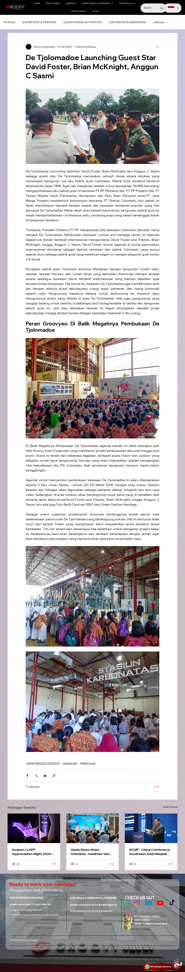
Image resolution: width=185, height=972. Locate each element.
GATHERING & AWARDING (127, 22)
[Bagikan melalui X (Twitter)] (36, 775)
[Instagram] (137, 903)
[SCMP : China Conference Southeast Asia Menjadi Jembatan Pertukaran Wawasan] (151, 828)
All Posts (9, 22)
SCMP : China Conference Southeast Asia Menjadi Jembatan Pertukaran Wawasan (149, 852)
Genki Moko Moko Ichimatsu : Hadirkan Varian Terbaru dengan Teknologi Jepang (92, 852)
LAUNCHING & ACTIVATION (82, 22)
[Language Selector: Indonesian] (173, 8)
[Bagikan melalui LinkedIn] (45, 775)
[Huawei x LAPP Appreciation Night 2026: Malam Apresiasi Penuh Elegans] (34, 828)
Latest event (70, 763)
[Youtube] (160, 903)
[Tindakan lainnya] (157, 47)
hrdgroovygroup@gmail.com (26, 909)
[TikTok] (172, 903)
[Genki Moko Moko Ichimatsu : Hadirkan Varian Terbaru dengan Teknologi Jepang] (92, 828)
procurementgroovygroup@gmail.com (91, 910)
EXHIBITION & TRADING (39, 22)
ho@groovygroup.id (155, 923)
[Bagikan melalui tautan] (54, 775)
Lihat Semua (170, 806)
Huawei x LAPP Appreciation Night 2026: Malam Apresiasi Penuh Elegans (32, 852)
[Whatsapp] (125, 903)
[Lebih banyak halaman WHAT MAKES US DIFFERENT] (112, 3)
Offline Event (87, 763)
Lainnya (158, 22)
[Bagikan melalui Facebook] (27, 775)
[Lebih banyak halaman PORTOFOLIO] (135, 3)
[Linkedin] (148, 903)
